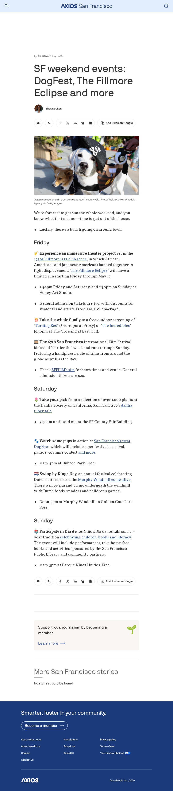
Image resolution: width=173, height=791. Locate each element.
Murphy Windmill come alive (104, 480)
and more (86, 452)
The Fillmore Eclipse (89, 271)
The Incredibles (116, 326)
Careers (25, 753)
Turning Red (46, 326)
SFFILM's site (63, 370)
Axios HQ (69, 753)
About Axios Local (31, 739)
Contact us (27, 760)
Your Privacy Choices (112, 753)
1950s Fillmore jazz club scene (60, 259)
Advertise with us (30, 746)
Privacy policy (108, 739)
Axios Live (69, 746)
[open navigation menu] (6, 5)
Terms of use (107, 746)
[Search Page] (166, 5)
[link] (38, 123)
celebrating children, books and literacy (95, 537)
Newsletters (71, 739)
